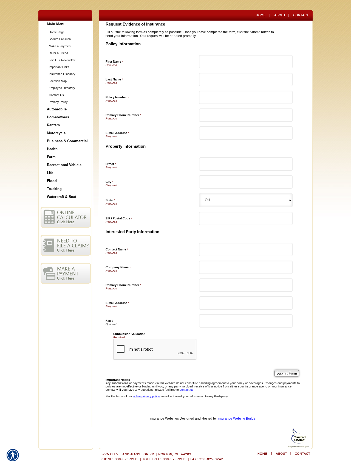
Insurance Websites (164, 418)
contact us (187, 389)
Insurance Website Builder (237, 418)
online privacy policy (146, 396)
